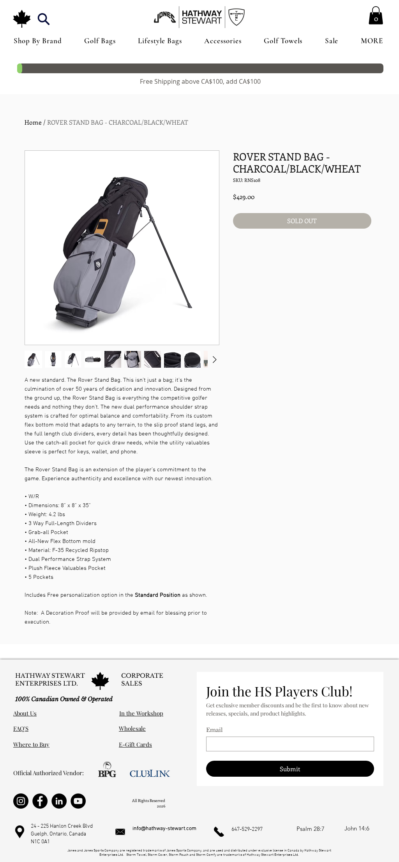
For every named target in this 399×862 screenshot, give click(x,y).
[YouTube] (78, 801)
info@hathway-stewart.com (164, 828)
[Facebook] (40, 801)
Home (33, 122)
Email (214, 730)
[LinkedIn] (59, 801)
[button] (43, 19)
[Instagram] (20, 801)
